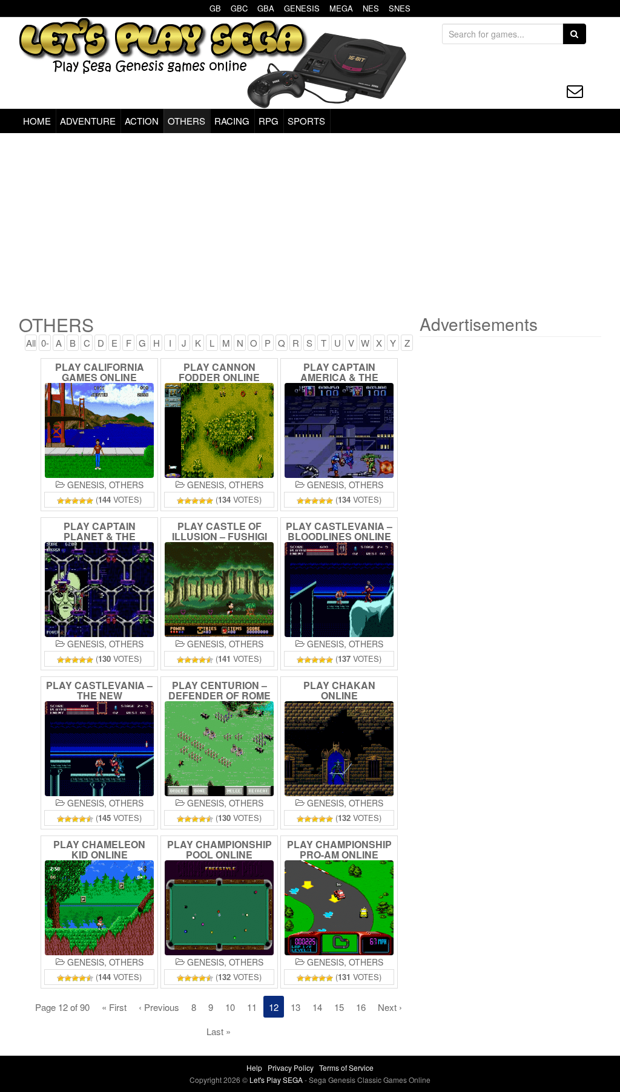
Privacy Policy (291, 1067)
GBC (239, 8)
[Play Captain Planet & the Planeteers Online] (99, 589)
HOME (37, 120)
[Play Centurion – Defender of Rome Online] (219, 748)
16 (361, 1007)
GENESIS (302, 8)
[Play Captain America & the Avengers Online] (339, 430)
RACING (231, 120)
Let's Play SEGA (277, 1079)
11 (252, 1007)
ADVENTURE (88, 120)
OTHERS (186, 120)
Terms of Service (346, 1067)
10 (230, 1007)
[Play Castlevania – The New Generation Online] (99, 748)
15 (339, 1007)
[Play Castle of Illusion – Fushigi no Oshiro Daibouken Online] (219, 589)
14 (317, 1007)
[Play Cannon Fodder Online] (219, 430)
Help (254, 1067)
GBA (265, 8)
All (31, 342)
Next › (390, 1007)
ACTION (142, 120)
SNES (400, 8)
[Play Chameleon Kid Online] (99, 907)
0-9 (45, 343)
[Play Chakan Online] (339, 748)
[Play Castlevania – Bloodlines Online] (339, 589)
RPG (269, 120)
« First (114, 1007)
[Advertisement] (310, 224)
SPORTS (306, 120)
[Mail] (575, 91)
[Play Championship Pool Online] (219, 907)
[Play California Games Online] (99, 430)
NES (371, 8)
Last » (218, 1031)
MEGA (341, 8)
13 (295, 1007)
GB (215, 8)
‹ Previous (159, 1007)
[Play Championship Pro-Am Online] (339, 907)
